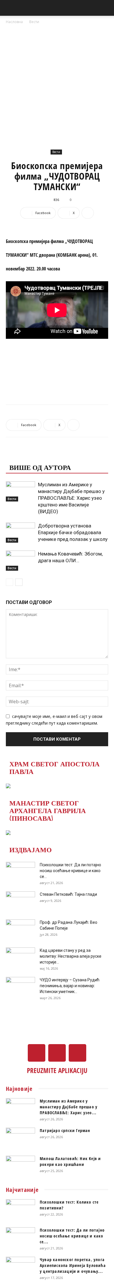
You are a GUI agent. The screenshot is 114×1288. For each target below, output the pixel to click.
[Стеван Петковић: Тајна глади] (20, 901)
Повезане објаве (42, 455)
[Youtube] (77, 1053)
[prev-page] (9, 582)
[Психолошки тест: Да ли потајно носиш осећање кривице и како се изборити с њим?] (20, 872)
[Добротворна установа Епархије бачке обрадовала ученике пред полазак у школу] (20, 533)
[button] (10, 8)
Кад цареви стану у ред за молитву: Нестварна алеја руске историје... (70, 956)
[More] (88, 213)
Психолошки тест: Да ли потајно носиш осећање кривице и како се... (70, 870)
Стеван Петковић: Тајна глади (68, 894)
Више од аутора (40, 467)
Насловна (14, 21)
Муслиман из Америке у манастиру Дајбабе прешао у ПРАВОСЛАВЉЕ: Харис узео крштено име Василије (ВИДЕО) (71, 498)
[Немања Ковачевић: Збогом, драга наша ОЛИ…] (20, 561)
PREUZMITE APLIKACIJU (57, 1070)
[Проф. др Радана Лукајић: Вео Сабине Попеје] (20, 929)
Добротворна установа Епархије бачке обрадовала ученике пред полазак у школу (73, 532)
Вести (34, 21)
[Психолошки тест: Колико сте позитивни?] (20, 1209)
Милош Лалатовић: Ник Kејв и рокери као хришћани (70, 1161)
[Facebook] (36, 1053)
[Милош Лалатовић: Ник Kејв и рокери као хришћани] (20, 1166)
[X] (57, 1053)
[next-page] (19, 582)
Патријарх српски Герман (65, 1130)
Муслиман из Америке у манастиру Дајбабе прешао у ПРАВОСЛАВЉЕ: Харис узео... (68, 1106)
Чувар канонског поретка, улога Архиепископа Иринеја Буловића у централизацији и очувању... (73, 1265)
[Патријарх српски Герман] (20, 1138)
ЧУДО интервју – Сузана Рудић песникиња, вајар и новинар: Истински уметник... (69, 986)
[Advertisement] (57, 85)
